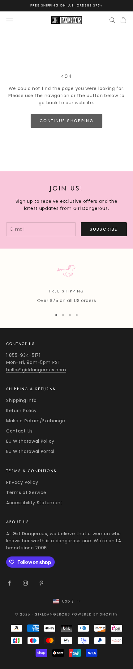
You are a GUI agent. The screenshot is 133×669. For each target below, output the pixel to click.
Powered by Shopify (95, 614)
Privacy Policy (22, 482)
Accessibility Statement (34, 503)
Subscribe (104, 229)
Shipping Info (21, 400)
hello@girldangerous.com (36, 370)
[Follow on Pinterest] (41, 583)
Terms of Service (26, 492)
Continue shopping (66, 121)
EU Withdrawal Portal (30, 451)
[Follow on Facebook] (9, 583)
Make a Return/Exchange (35, 421)
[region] (66, 282)
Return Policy (21, 410)
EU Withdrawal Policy (30, 441)
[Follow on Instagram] (25, 583)
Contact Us (19, 431)
